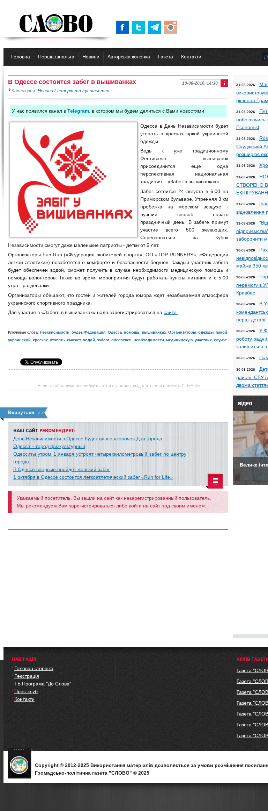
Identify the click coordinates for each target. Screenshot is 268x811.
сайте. (171, 312)
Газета (165, 56)
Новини (90, 56)
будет (77, 332)
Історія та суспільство (83, 90)
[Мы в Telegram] (156, 27)
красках (40, 340)
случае (220, 340)
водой (89, 340)
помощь (132, 332)
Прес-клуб (26, 691)
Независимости (54, 332)
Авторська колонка (128, 56)
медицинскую (179, 340)
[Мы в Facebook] (124, 27)
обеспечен (121, 340)
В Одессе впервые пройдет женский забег (61, 469)
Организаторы (182, 332)
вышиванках (154, 332)
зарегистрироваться (92, 505)
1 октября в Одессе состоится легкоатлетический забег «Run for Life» (93, 477)
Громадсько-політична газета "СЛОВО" (56, 23)
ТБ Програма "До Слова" (42, 683)
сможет (74, 340)
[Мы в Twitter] (140, 27)
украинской (19, 340)
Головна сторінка (33, 668)
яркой (221, 332)
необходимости (149, 340)
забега (103, 340)
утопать (57, 340)
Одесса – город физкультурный (49, 446)
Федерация (94, 332)
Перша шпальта (56, 56)
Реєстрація (26, 676)
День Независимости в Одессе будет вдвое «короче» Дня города (87, 438)
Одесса (115, 332)
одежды (206, 332)
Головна (20, 56)
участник (203, 340)
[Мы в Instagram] (172, 27)
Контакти (191, 56)
